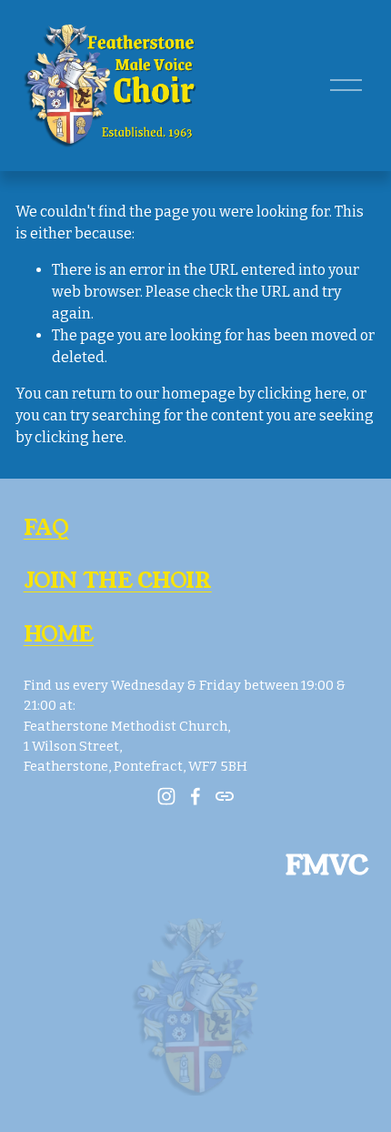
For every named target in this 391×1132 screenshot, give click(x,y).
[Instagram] (166, 796)
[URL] (225, 796)
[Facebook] (195, 796)
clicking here (301, 393)
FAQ (46, 528)
